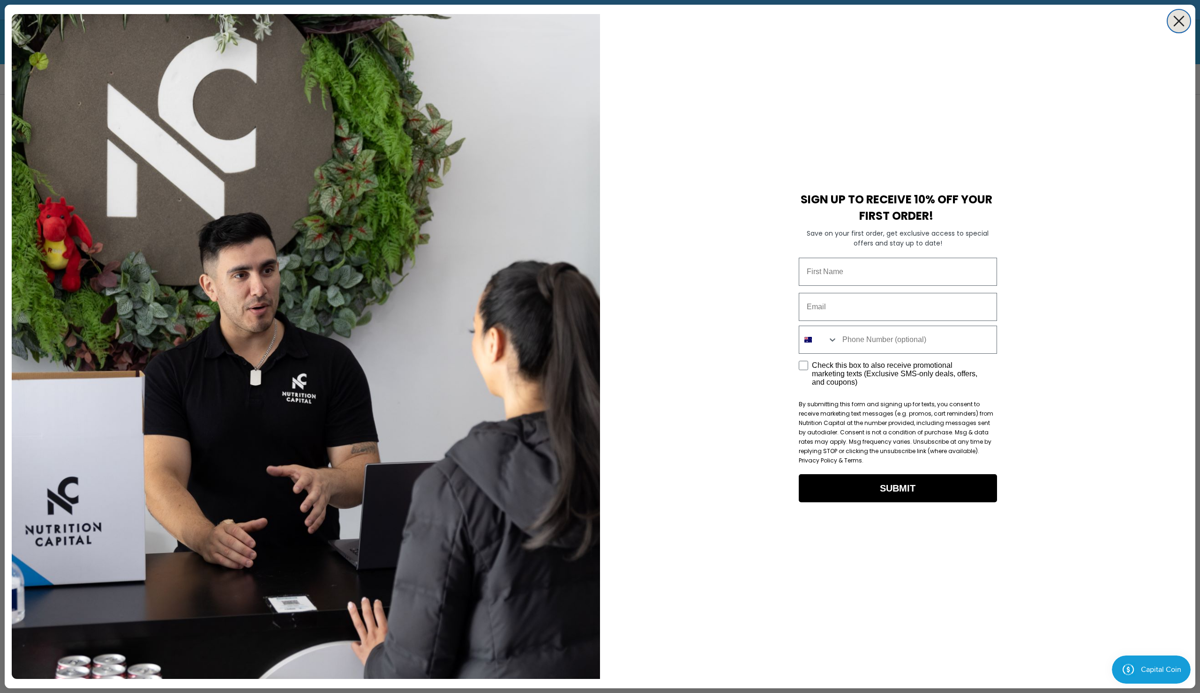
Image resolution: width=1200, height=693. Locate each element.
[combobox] (818, 339)
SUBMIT (897, 488)
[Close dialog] (1179, 21)
